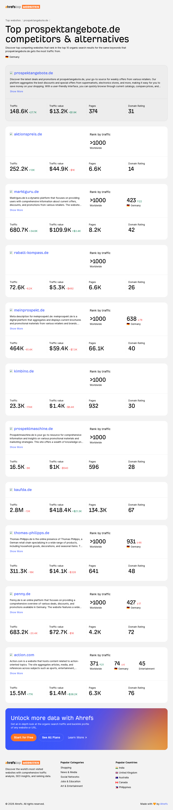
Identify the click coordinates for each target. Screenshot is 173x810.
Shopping (66, 767)
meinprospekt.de (29, 310)
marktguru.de (26, 192)
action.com (24, 655)
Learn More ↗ (77, 737)
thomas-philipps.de (31, 533)
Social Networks (70, 776)
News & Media (69, 772)
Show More (16, 91)
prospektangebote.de (36, 20)
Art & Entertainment (72, 786)
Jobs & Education (70, 781)
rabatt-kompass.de (31, 253)
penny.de (22, 594)
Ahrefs (164, 803)
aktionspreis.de (28, 134)
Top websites (13, 20)
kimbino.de (24, 371)
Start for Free (23, 737)
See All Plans (51, 737)
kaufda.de (23, 490)
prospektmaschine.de (33, 429)
